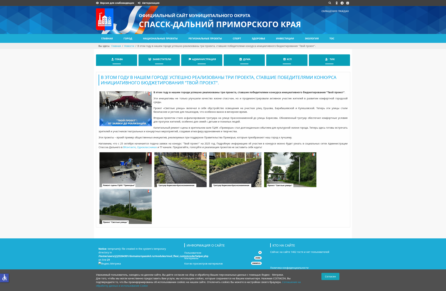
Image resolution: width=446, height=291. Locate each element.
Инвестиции (285, 38)
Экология (312, 38)
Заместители (162, 59)
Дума (247, 59)
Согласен (330, 276)
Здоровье (258, 38)
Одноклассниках (147, 147)
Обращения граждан (335, 11)
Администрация (204, 59)
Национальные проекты (160, 38)
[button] (337, 3)
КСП (289, 59)
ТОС (331, 38)
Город (128, 38)
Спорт (237, 38)
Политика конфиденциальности (289, 267)
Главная (107, 38)
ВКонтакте (129, 147)
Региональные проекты (205, 38)
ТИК (332, 59)
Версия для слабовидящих (117, 3)
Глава (119, 59)
